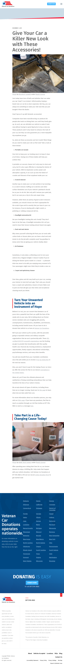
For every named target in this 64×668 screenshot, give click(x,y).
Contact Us (58, 657)
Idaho (25, 517)
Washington (53, 557)
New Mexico (40, 539)
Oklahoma (26, 546)
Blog (60, 653)
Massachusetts (28, 528)
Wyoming (52, 561)
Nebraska (26, 536)
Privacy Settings (52, 660)
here (31, 406)
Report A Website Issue (56, 663)
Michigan (39, 528)
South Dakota (53, 550)
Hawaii (51, 514)
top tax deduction (43, 360)
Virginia (38, 557)
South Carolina (41, 550)
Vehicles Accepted (39, 653)
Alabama (26, 501)
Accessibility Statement (32, 660)
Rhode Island (27, 550)
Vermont (26, 557)
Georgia (38, 514)
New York (52, 539)
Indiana (51, 517)
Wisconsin (39, 561)
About (30, 653)
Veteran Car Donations (41, 328)
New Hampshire (54, 536)
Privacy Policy (43, 660)
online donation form (42, 475)
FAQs (56, 653)
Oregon (38, 546)
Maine (38, 525)
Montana (52, 532)
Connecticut (27, 508)
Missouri (38, 532)
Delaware (39, 508)
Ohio (50, 543)
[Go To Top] (61, 595)
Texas (38, 554)
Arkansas (26, 505)
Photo (14, 94)
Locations (50, 653)
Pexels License (40, 94)
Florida (25, 514)
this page (42, 390)
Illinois (38, 517)
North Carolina (28, 543)
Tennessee (26, 554)
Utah (50, 554)
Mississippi (26, 532)
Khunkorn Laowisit (25, 94)
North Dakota (40, 543)
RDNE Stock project (25, 462)
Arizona (51, 501)
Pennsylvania (53, 546)
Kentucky (52, 521)
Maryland (52, 525)
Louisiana (26, 525)
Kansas (38, 521)
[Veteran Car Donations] (8, 4)
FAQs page (21, 400)
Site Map (60, 660)
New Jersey (26, 539)
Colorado (52, 505)
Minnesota (52, 528)
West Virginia (27, 561)
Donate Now (51, 4)
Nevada (38, 536)
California (39, 505)
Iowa (24, 521)
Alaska (38, 501)
